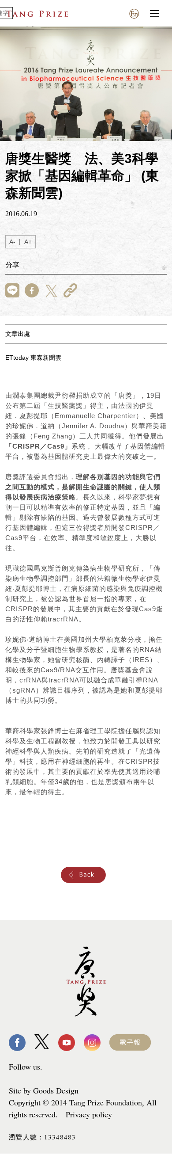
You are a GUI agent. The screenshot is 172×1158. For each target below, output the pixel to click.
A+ (28, 241)
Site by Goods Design (44, 1090)
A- (12, 241)
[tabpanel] (86, 84)
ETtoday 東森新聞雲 (33, 357)
